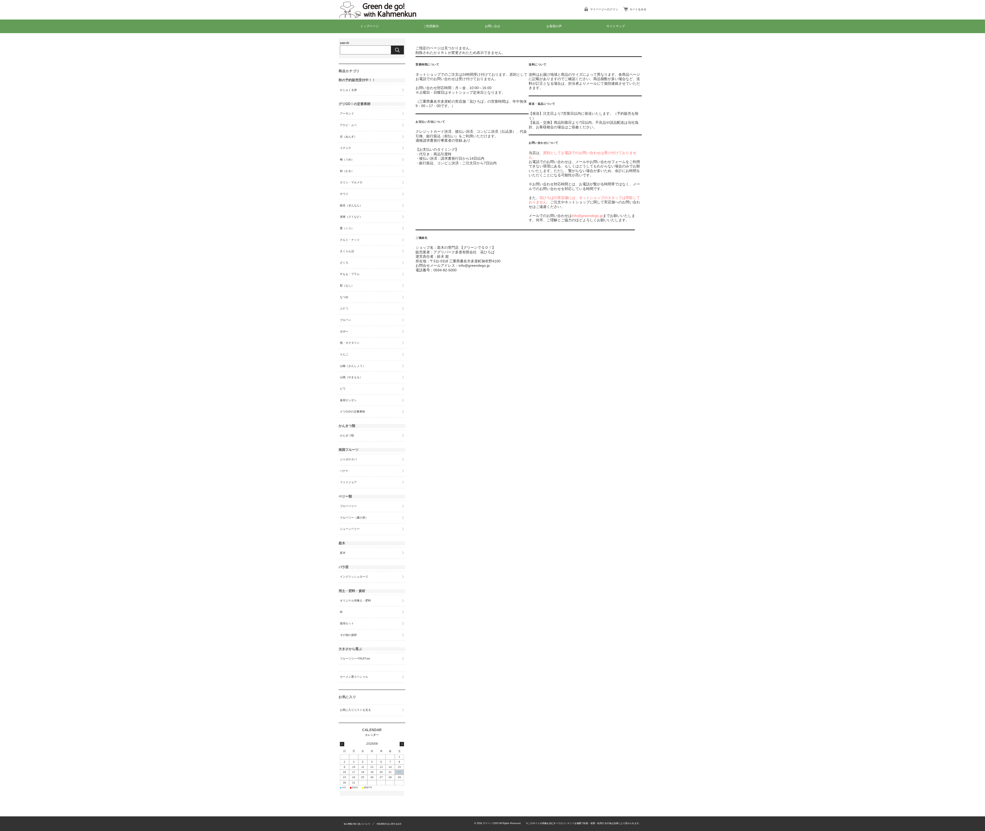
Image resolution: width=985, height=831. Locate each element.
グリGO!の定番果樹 (352, 411)
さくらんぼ (347, 251)
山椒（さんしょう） (352, 365)
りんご (344, 354)
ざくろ (344, 262)
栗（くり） (347, 228)
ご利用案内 (431, 26)
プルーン (345, 319)
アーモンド (347, 113)
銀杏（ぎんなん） (351, 205)
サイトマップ (615, 26)
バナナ (344, 470)
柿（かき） (347, 171)
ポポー (344, 331)
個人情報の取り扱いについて (357, 824)
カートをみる (637, 9)
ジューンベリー (350, 528)
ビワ (343, 388)
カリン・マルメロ (351, 182)
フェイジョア (348, 482)
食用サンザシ (348, 400)
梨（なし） (347, 285)
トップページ (369, 26)
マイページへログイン (604, 9)
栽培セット (347, 623)
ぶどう (344, 308)
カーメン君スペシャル (354, 676)
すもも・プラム (350, 273)
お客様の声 (554, 26)
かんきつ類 (347, 435)
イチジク (345, 147)
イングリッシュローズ (354, 576)
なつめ (344, 297)
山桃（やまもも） (351, 377)
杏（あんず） (348, 136)
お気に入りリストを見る (355, 709)
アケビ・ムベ (348, 125)
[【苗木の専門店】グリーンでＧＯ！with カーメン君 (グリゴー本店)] (382, 16)
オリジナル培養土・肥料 (355, 600)
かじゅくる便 (348, 89)
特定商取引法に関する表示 (389, 824)
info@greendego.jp (587, 216)
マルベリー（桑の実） (354, 517)
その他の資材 (348, 634)
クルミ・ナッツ (350, 239)
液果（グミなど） (351, 216)
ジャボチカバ (348, 459)
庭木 (343, 552)
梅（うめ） (347, 159)
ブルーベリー (348, 506)
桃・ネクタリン (350, 342)
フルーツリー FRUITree (355, 658)
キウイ (344, 193)
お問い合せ (492, 26)
